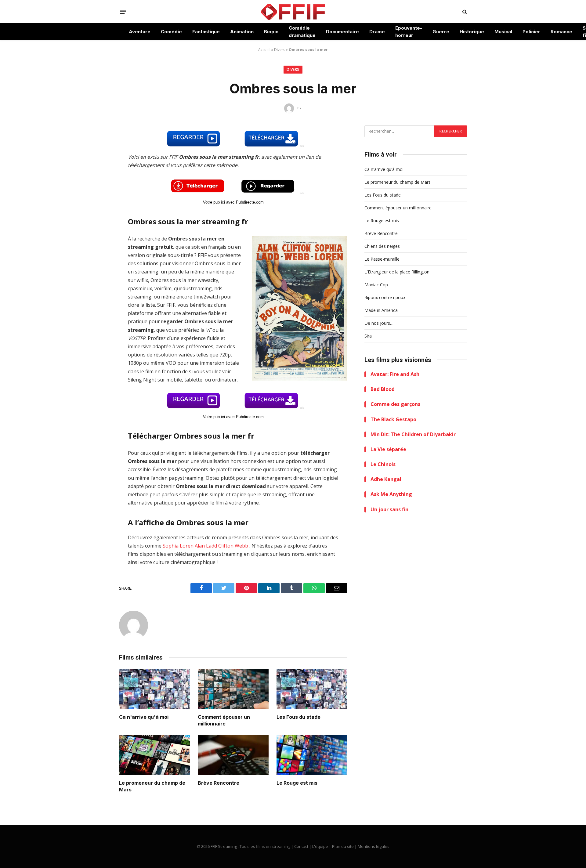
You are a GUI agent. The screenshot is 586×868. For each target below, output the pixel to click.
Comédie (171, 31)
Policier (531, 31)
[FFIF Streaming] (293, 11)
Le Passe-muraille (382, 259)
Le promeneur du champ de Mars (152, 786)
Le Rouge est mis (297, 783)
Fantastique (206, 31)
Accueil (264, 49)
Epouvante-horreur (408, 31)
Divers (279, 49)
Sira (368, 336)
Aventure (139, 31)
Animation (242, 31)
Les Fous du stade (298, 717)
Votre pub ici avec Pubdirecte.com (233, 202)
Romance (561, 31)
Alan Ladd (206, 545)
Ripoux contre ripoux (384, 297)
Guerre (440, 31)
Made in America (381, 310)
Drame (377, 31)
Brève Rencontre (218, 783)
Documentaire (342, 31)
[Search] (464, 12)
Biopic (271, 31)
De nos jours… (378, 323)
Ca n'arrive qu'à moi (143, 717)
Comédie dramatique (302, 31)
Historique (472, 31)
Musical (503, 31)
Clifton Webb (233, 545)
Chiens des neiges (382, 246)
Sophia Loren (178, 545)
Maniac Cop (376, 285)
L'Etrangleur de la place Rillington (396, 272)
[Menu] (123, 11)
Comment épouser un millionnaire (224, 720)
